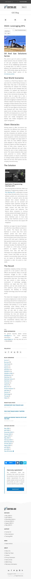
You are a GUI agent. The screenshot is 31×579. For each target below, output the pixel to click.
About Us (7, 551)
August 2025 (7, 436)
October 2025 (7, 434)
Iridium (6, 385)
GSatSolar (6, 377)
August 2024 (7, 445)
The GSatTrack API (10, 192)
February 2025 (8, 440)
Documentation (9, 534)
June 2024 (6, 449)
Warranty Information (11, 564)
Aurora (6, 360)
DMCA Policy (8, 562)
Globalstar (7, 369)
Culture (6, 366)
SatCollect (6, 390)
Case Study (7, 364)
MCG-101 (6, 386)
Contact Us (8, 532)
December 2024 (8, 441)
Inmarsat (6, 383)
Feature (6, 368)
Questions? (15, 489)
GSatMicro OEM (8, 373)
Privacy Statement (10, 557)
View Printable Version (20, 30)
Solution (6, 392)
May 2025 (6, 438)
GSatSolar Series (8, 379)
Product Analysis (8, 388)
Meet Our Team (9, 553)
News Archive (8, 543)
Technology (7, 394)
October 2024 (7, 443)
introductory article (9, 74)
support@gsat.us (8, 339)
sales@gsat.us (7, 335)
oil (5, 33)
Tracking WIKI (8, 536)
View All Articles (8, 451)
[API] (15, 182)
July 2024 (6, 447)
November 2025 (8, 432)
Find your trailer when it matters (14, 411)
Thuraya (6, 396)
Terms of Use (8, 559)
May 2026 (6, 428)
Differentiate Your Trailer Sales (13, 405)
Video (5, 398)
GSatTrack (7, 31)
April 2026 (6, 430)
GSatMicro (7, 371)
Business (6, 362)
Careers (7, 555)
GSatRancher (7, 375)
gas (8, 33)
